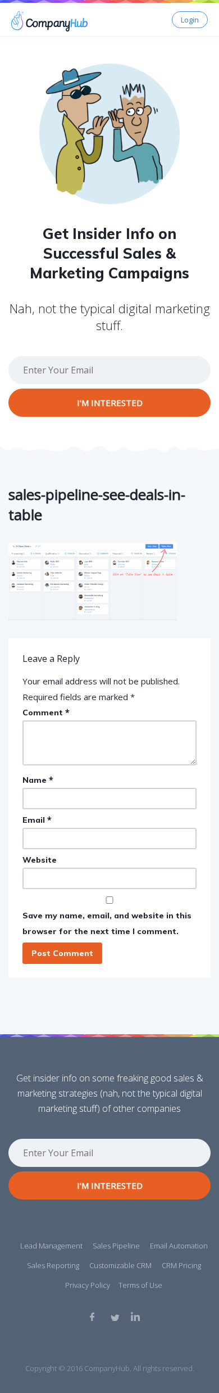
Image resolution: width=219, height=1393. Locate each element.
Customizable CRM (120, 1265)
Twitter (114, 1316)
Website (39, 860)
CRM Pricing (181, 1265)
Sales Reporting (53, 1265)
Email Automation (179, 1246)
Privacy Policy (87, 1285)
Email (37, 819)
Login (190, 20)
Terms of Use (140, 1285)
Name (37, 779)
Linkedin (135, 1316)
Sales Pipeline (116, 1246)
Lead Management (51, 1246)
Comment (46, 712)
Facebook (93, 1316)
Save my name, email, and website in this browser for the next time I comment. (106, 923)
